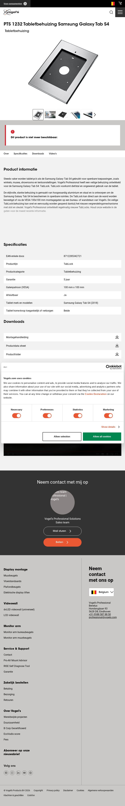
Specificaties (20, 154)
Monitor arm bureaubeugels (18, 632)
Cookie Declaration (96, 394)
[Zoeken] (112, 4)
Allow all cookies (102, 436)
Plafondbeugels (12, 586)
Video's (53, 154)
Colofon (31, 795)
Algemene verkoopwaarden (101, 790)
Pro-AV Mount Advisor (15, 660)
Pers (6, 739)
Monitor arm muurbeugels (18, 637)
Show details (108, 427)
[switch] (47, 415)
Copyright (38, 790)
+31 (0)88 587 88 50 (100, 614)
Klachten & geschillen (14, 795)
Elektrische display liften (17, 592)
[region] (62, 69)
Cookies (80, 790)
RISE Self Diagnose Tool (17, 666)
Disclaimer (68, 790)
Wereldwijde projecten (15, 717)
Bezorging (9, 694)
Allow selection (62, 436)
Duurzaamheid (12, 722)
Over (6, 154)
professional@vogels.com (103, 617)
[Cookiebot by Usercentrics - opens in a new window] (108, 367)
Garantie (8, 671)
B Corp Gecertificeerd (15, 728)
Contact (8, 654)
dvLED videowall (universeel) (19, 609)
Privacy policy (53, 790)
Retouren (8, 700)
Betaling (8, 688)
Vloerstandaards (12, 581)
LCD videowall (11, 615)
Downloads (38, 154)
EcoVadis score (12, 733)
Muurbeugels (11, 575)
